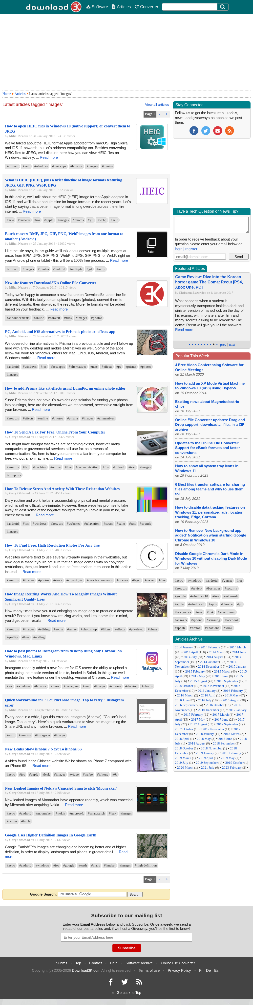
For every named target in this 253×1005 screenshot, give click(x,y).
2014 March (238, 647)
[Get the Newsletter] (217, 130)
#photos (107, 166)
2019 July (181, 762)
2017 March (220, 714)
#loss (25, 637)
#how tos (76, 166)
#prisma (131, 366)
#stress (108, 523)
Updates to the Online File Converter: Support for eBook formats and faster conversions (207, 448)
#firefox (195, 628)
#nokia (60, 813)
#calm (121, 523)
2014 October (209, 662)
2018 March (231, 734)
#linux (55, 686)
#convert (13, 166)
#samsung (213, 620)
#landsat (109, 865)
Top (78, 963)
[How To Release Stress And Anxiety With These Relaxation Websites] (152, 512)
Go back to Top (129, 992)
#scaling (39, 637)
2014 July (190, 657)
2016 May (232, 695)
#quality (12, 637)
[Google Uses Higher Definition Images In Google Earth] (152, 858)
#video (74, 774)
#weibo (88, 774)
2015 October (184, 686)
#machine (39, 467)
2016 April (208, 695)
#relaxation (92, 523)
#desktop (131, 686)
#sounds (145, 523)
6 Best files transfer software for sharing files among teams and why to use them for (210, 489)
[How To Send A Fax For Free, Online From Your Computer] (152, 455)
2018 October (184, 748)
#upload (118, 467)
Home (6, 94)
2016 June (182, 700)
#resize (72, 629)
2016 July (204, 700)
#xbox (228, 628)
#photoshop (89, 629)
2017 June (221, 719)
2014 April (191, 652)
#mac (94, 366)
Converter (149, 6)
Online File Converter (178, 963)
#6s (114, 774)
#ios (37, 220)
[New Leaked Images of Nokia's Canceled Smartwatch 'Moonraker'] (152, 811)
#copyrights (74, 580)
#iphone (102, 774)
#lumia (26, 821)
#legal (136, 580)
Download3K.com (86, 970)
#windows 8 (196, 604)
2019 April (206, 758)
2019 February (231, 753)
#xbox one (212, 628)
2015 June (221, 676)
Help (113, 963)
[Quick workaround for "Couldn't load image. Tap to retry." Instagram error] (152, 723)
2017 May (198, 719)
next (232, 345)
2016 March (185, 695)
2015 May (198, 676)
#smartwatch (96, 813)
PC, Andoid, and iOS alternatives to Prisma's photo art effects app (60, 331)
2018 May (204, 739)
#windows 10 (199, 596)
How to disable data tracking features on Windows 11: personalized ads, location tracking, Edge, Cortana (210, 512)
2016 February (233, 691)
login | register (186, 249)
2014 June (239, 652)
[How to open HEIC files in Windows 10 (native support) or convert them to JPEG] (152, 149)
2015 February (195, 671)
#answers (24, 220)
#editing (44, 629)
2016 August (231, 700)
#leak (46, 774)
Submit (61, 963)
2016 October (215, 705)
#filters (105, 629)
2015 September (227, 681)
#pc (118, 366)
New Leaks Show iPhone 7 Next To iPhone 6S (43, 749)
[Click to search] (223, 7)
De (208, 970)
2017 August (198, 724)
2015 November (213, 686)
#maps (95, 865)
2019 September (207, 762)
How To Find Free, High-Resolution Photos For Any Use (52, 545)
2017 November (213, 729)
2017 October (184, 729)
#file (106, 467)
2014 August (214, 657)
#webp (102, 220)
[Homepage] (54, 7)
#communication (87, 467)
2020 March (185, 767)
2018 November (211, 748)
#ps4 (210, 612)
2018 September (224, 743)
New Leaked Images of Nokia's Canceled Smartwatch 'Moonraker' (61, 788)
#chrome (115, 686)
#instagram (71, 686)
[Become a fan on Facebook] (194, 130)
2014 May (216, 652)
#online (39, 318)
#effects (107, 366)
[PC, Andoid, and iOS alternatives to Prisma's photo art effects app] (152, 355)
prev (223, 345)
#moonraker (44, 813)
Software (100, 6)
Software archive (139, 963)
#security (231, 588)
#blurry (153, 629)
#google (68, 865)
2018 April (182, 739)
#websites (73, 523)
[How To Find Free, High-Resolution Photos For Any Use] (152, 568)
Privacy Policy (179, 970)
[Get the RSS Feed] (229, 130)
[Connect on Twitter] (124, 983)
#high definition (146, 865)
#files (68, 318)
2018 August (196, 743)
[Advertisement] (126, 52)
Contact (95, 963)
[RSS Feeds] (139, 983)
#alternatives (77, 366)
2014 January (184, 647)
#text (131, 467)
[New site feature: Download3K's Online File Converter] (152, 306)
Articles (124, 6)
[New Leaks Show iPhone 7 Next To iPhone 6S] (152, 772)
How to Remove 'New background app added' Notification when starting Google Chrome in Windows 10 (210, 535)
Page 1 (150, 114)
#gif (90, 220)
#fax (26, 467)
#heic (26, 166)
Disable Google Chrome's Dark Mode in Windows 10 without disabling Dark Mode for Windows (211, 558)
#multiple (76, 269)
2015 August (198, 681)
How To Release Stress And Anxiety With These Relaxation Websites (62, 489)
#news (11, 774)
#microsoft (76, 813)
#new (10, 220)
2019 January (205, 753)
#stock (57, 580)
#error (11, 735)
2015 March (222, 671)
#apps (213, 604)
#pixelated (136, 629)
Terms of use (149, 970)
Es (216, 970)
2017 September (227, 724)
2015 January (238, 666)
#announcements (18, 318)
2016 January (207, 691)
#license (122, 580)
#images (92, 166)
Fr (201, 970)
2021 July (207, 767)
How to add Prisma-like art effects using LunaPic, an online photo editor (65, 388)
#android (59, 269)
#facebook (232, 620)
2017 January (238, 710)
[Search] (223, 7)
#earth (83, 865)
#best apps (59, 166)
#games (227, 580)
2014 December (208, 666)
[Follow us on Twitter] (205, 130)
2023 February (232, 767)
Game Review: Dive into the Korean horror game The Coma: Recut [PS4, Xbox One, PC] (209, 282)
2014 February (210, 647)
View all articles (157, 104)
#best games (183, 612)
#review (196, 588)
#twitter (12, 821)
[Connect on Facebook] (110, 983)
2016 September (186, 705)
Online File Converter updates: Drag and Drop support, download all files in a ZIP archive (210, 425)
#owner (150, 580)
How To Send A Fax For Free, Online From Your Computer (55, 432)
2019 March (183, 758)
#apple (48, 220)
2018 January (205, 734)
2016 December (208, 710)
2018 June (225, 739)
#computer (14, 475)
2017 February (193, 714)
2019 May (228, 758)
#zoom (58, 629)
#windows (41, 166)
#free (68, 467)
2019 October (234, 762)
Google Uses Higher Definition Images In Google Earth (50, 835)
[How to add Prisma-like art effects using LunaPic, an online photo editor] (152, 411)
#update (180, 628)
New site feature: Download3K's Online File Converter (50, 283)
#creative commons (100, 580)
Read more (49, 157)
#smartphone (226, 612)
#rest (132, 523)
